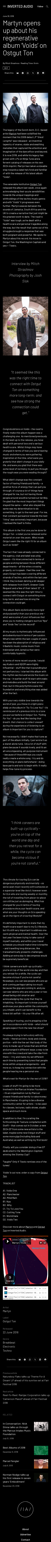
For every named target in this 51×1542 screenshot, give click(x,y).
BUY (6, 68)
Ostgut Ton (36, 184)
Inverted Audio (20, 6)
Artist (6, 1307)
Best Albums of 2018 (14, 1447)
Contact (25, 1539)
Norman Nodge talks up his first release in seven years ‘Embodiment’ (17, 1478)
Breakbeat (9, 1342)
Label (6, 1317)
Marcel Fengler (11, 1461)
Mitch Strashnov (12, 63)
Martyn (12, 133)
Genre (6, 1338)
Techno (7, 1350)
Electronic (9, 1346)
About (25, 1529)
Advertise (25, 1534)
